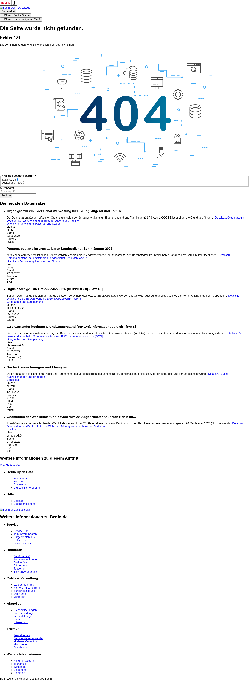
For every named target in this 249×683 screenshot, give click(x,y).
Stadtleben (20, 669)
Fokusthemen (22, 635)
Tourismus (20, 663)
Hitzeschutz (21, 622)
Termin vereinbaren (25, 534)
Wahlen (11, 429)
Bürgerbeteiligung (24, 590)
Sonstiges (13, 379)
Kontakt (18, 481)
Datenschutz (21, 484)
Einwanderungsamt (25, 571)
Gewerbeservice (23, 543)
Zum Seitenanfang (11, 465)
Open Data (20, 593)
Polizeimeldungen (24, 613)
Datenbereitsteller (24, 503)
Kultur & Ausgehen (25, 660)
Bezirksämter (21, 562)
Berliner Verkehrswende (28, 638)
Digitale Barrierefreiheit (27, 487)
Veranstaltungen (23, 616)
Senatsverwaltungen (26, 559)
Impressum (20, 478)
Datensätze (9, 179)
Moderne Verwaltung (26, 641)
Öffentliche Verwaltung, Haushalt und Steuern (34, 223)
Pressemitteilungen (25, 610)
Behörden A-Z (22, 556)
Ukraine (18, 619)
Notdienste (20, 540)
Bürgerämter (21, 565)
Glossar (18, 500)
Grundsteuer (21, 647)
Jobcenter (19, 568)
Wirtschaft (19, 666)
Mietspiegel (20, 644)
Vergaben (19, 596)
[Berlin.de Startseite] (15, 509)
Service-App (21, 531)
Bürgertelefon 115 (24, 537)
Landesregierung (24, 584)
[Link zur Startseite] (15, 7)
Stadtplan (19, 672)
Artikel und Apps (12, 182)
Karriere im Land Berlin (27, 587)
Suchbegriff (7, 188)
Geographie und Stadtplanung (25, 301)
